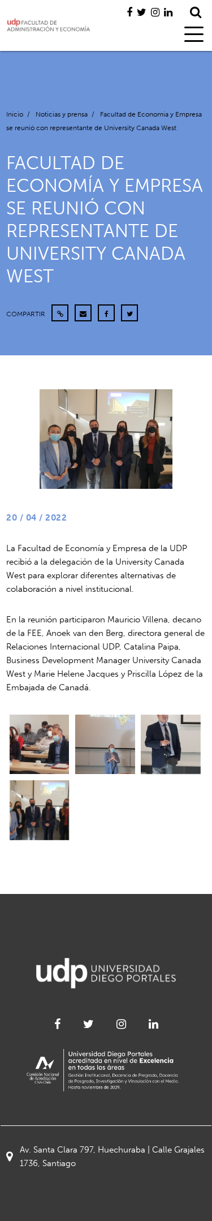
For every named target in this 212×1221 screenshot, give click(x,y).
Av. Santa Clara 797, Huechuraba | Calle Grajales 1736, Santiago (112, 1156)
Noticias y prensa (62, 114)
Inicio (14, 114)
